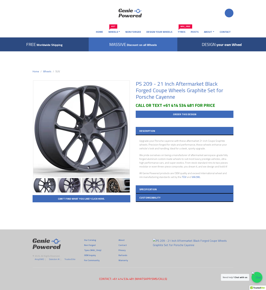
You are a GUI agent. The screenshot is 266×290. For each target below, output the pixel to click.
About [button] (208, 32)
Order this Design (184, 114)
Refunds (123, 255)
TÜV (184, 177)
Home (99, 32)
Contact (225, 32)
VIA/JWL (196, 177)
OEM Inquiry (90, 255)
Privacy (122, 250)
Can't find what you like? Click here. (81, 199)
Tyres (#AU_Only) (92, 250)
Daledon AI (54, 259)
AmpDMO (39, 259)
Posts (195, 32)
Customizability (150, 197)
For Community (92, 260)
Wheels (47, 71)
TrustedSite (69, 259)
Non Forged (133, 32)
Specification (148, 189)
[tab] (184, 131)
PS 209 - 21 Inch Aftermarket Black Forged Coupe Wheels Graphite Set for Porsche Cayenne (179, 90)
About (122, 240)
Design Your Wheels (159, 32)
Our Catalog (90, 240)
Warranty (123, 260)
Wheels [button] (113, 31)
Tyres (183, 31)
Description (147, 131)
